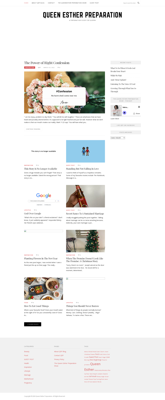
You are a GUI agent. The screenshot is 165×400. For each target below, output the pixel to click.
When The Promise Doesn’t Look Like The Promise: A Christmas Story (84, 260)
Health (26, 363)
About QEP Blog (38, 3)
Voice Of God (88, 382)
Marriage (27, 375)
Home (26, 3)
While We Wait (116, 75)
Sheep (99, 376)
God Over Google (32, 213)
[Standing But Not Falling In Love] (85, 151)
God (108, 354)
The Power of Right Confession (46, 62)
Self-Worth (93, 376)
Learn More (115, 119)
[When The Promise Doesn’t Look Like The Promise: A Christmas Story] (85, 241)
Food (26, 302)
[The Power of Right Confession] (64, 92)
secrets (86, 376)
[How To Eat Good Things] (43, 288)
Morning (86, 360)
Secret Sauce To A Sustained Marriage (85, 213)
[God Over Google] (43, 196)
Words (99, 382)
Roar (87, 374)
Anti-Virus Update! (118, 80)
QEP (39, 67)
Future (105, 354)
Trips (94, 379)
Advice (86, 351)
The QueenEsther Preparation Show (72, 3)
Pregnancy (28, 383)
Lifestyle (27, 210)
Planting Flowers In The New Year (40, 258)
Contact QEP (59, 355)
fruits (100, 354)
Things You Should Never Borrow (82, 305)
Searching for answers (96, 374)
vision (106, 379)
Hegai (104, 357)
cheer (106, 351)
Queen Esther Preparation (82, 15)
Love (108, 357)
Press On (104, 360)
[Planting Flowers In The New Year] (43, 241)
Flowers (92, 354)
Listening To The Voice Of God (123, 84)
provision (87, 364)
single (102, 376)
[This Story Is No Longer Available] (43, 151)
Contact (51, 3)
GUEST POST (94, 3)
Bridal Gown (96, 351)
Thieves (91, 379)
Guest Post (93, 357)
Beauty (26, 351)
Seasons (105, 374)
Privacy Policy (59, 359)
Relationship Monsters (101, 370)
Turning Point (100, 379)
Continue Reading (33, 129)
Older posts (33, 324)
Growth (86, 357)
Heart (100, 357)
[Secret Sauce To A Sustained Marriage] (85, 196)
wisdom (95, 382)
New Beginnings (95, 360)
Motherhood (28, 379)
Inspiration (29, 67)
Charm (102, 351)
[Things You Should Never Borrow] (85, 288)
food (97, 354)
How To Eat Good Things (36, 305)
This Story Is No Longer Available (40, 168)
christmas (87, 354)
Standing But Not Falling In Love (82, 168)
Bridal (90, 351)
